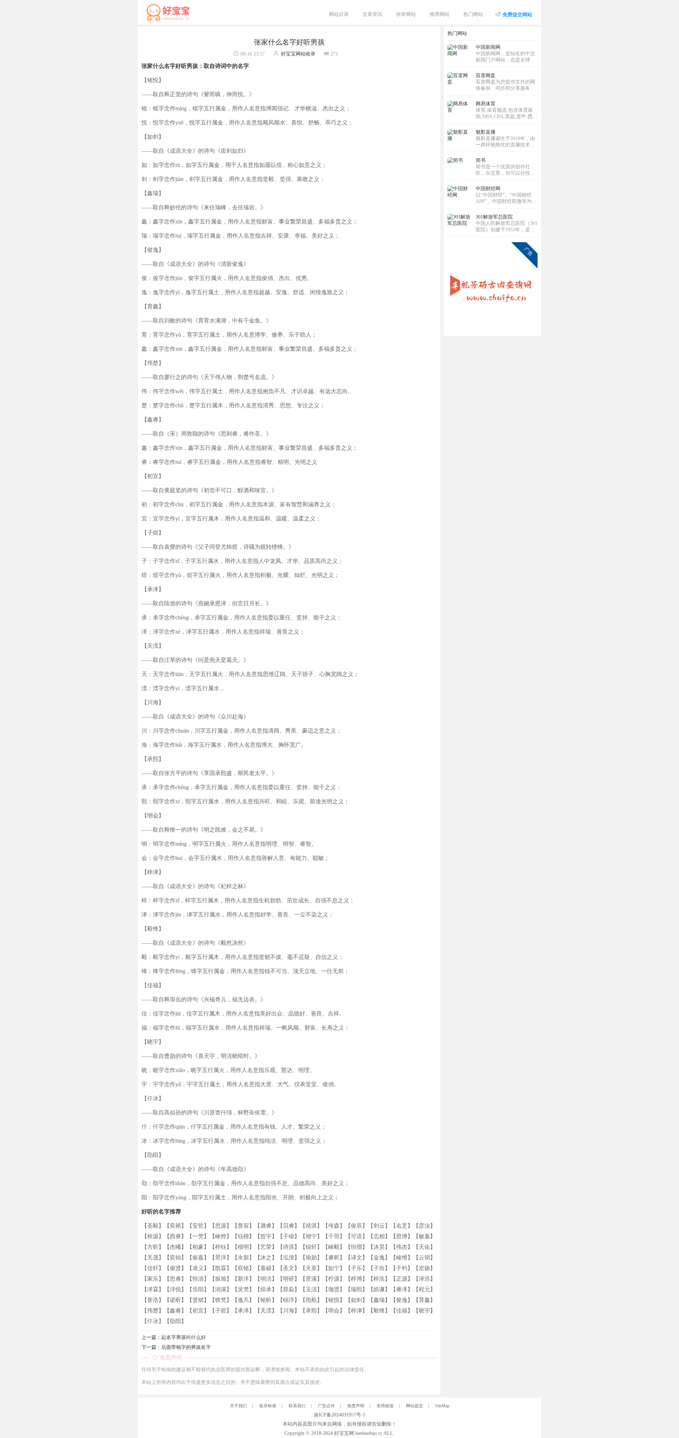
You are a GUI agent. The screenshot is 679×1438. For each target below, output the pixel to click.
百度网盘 (485, 75)
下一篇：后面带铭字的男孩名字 (176, 1347)
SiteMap (442, 1405)
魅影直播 (485, 132)
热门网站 (473, 14)
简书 (481, 160)
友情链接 (385, 1405)
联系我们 (297, 1405)
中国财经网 (488, 188)
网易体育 (485, 103)
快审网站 (406, 14)
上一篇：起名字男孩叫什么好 (173, 1337)
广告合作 (326, 1405)
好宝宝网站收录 (298, 54)
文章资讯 (372, 14)
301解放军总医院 (494, 217)
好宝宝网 (344, 1433)
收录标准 (267, 1405)
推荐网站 (439, 14)
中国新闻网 (488, 47)
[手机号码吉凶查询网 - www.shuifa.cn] (492, 287)
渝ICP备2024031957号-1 (339, 1414)
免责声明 (355, 1405)
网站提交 (414, 1405)
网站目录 (339, 14)
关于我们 (238, 1405)
